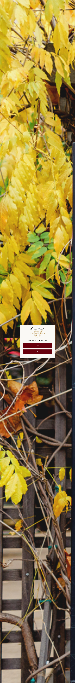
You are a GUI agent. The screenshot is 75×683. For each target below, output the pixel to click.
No (37, 352)
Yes (37, 345)
